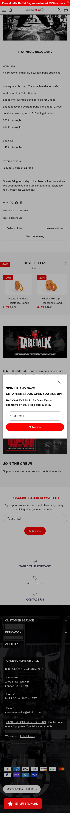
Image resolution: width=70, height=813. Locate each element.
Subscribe (35, 427)
